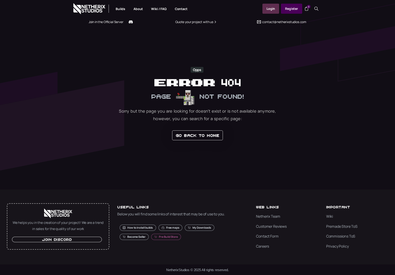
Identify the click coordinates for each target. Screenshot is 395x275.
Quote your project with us (194, 22)
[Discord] (131, 22)
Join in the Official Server (106, 22)
